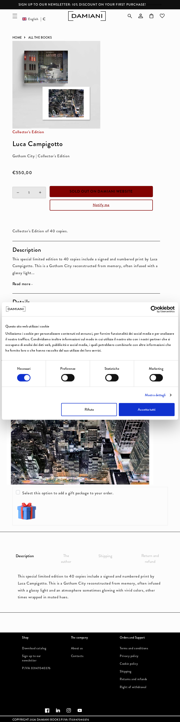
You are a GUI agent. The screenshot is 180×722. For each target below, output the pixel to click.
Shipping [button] (105, 556)
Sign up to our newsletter (31, 655)
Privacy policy (129, 655)
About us (77, 648)
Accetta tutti (146, 409)
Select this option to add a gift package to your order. (68, 493)
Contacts (77, 655)
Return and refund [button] (150, 558)
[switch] (68, 377)
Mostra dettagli (155, 395)
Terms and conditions (134, 648)
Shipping (125, 670)
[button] (14, 16)
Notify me (101, 205)
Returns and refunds (133, 678)
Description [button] (25, 556)
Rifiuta (89, 409)
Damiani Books (48, 720)
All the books (40, 37)
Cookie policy (129, 662)
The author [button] (66, 558)
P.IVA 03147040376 (36, 667)
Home (17, 37)
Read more (21, 284)
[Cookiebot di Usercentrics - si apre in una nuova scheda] (154, 309)
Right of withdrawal (133, 686)
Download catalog (34, 648)
